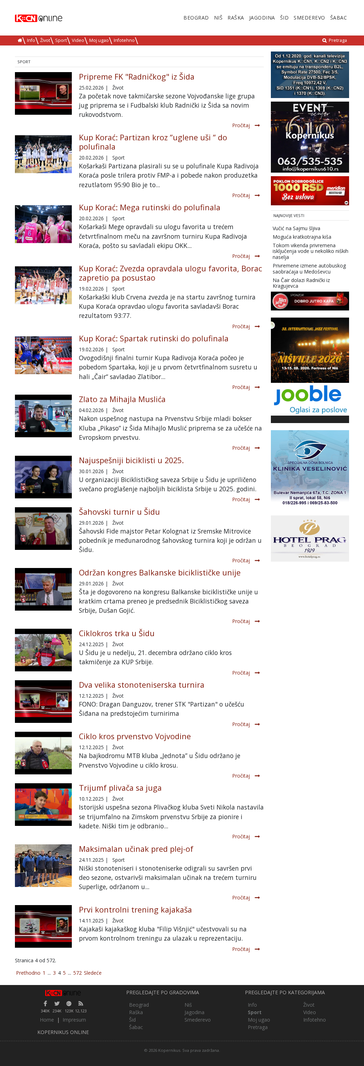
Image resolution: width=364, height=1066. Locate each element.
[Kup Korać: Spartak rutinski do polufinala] (43, 354)
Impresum (74, 1019)
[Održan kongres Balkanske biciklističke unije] (43, 589)
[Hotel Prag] (310, 538)
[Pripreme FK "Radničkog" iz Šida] (43, 93)
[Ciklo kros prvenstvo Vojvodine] (43, 753)
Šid (284, 17)
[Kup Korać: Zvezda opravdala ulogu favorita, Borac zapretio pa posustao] (43, 284)
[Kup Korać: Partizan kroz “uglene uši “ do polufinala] (43, 153)
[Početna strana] (63, 992)
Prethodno (28, 972)
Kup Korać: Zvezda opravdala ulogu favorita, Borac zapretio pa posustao (170, 273)
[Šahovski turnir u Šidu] (43, 528)
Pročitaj (241, 125)
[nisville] (310, 349)
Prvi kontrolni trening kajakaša (135, 909)
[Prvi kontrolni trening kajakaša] (43, 926)
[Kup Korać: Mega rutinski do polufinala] (43, 223)
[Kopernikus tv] (310, 74)
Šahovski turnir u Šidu (119, 512)
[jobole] (310, 398)
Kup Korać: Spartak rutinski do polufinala (154, 338)
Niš (218, 17)
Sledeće (93, 972)
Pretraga (338, 40)
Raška (236, 17)
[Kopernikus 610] (310, 136)
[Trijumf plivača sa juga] (43, 804)
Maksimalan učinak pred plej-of (136, 849)
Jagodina (262, 17)
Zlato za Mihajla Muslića (122, 399)
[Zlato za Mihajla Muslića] (43, 416)
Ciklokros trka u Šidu (117, 633)
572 (77, 972)
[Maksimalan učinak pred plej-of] (43, 864)
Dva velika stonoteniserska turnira (141, 685)
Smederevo (309, 17)
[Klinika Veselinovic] (310, 468)
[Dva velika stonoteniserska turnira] (43, 701)
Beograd (196, 17)
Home (47, 1019)
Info (31, 40)
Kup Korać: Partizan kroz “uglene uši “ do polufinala (153, 142)
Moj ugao (99, 40)
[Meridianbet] (310, 190)
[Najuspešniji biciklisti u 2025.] (43, 477)
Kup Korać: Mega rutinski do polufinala (149, 207)
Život (45, 40)
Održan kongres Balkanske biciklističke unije (160, 572)
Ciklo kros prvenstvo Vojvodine (135, 736)
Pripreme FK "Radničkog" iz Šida (136, 76)
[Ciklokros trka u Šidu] (43, 650)
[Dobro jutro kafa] (310, 300)
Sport (61, 40)
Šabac (338, 17)
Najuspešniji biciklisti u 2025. (131, 460)
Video (78, 40)
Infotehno (124, 40)
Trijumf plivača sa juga (120, 788)
